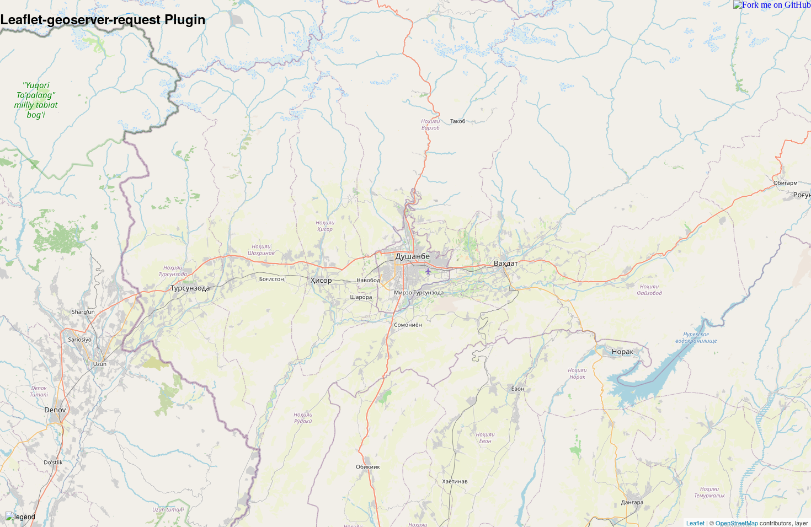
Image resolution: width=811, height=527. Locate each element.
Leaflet (695, 522)
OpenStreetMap (737, 522)
